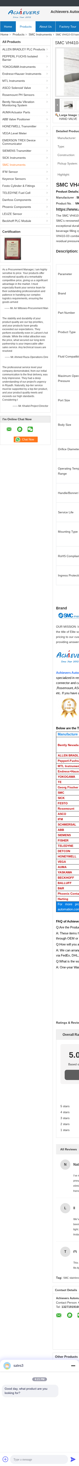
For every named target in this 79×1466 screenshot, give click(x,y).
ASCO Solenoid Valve (16, 87)
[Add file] (5, 1459)
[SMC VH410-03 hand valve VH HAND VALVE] (68, 105)
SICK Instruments (14, 157)
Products (26, 26)
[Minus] (73, 1365)
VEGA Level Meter (14, 133)
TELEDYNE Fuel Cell (16, 192)
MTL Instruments (13, 80)
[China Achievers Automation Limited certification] (12, 248)
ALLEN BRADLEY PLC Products (23, 49)
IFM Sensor (10, 171)
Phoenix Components (16, 207)
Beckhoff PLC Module (16, 221)
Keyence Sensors (14, 178)
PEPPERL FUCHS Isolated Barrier (20, 58)
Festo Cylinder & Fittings (18, 185)
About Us (45, 26)
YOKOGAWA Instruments (19, 66)
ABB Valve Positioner (16, 119)
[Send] (73, 1459)
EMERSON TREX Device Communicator (19, 142)
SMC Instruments (40, 34)
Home (8, 26)
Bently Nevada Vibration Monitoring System (18, 103)
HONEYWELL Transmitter (19, 126)
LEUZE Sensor (12, 214)
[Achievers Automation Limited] (23, 13)
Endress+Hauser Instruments (21, 73)
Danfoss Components (16, 200)
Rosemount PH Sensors (18, 95)
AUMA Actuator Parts (16, 112)
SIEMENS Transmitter (16, 150)
